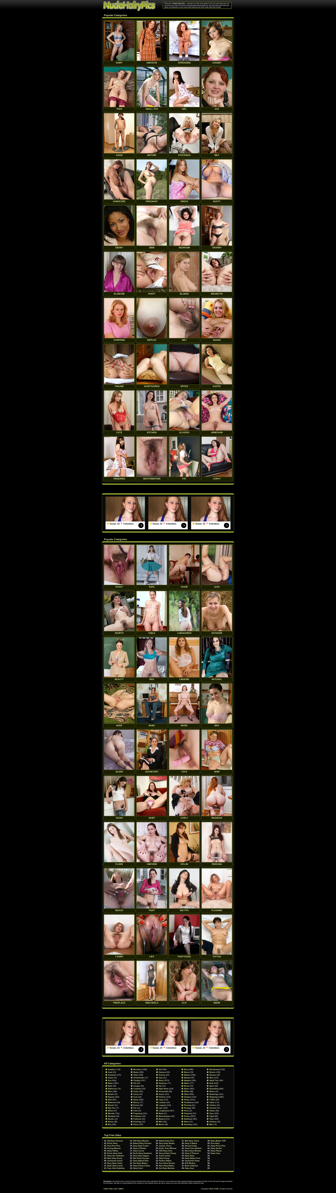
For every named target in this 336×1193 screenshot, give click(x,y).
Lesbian (162, 1102)
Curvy (136, 1094)
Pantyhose (189, 1102)
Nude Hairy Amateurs (142, 1153)
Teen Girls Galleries (116, 1168)
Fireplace (137, 1116)
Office (186, 1091)
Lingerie (162, 1105)
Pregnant (188, 1113)
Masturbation (165, 1116)
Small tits (213, 1080)
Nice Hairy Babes (166, 1166)
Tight (211, 1116)
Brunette (137, 1069)
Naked (187, 1075)
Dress (135, 1100)
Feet (135, 1111)
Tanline (212, 1105)
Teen (211, 1113)
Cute (135, 1097)
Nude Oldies (112, 1151)
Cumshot (137, 1089)
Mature (162, 1119)
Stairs (211, 1091)
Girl (160, 1069)
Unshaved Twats (192, 1161)
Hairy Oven (138, 1168)
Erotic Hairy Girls (114, 1153)
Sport (211, 1086)
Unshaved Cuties (115, 1161)
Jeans (161, 1094)
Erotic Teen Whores (167, 1148)
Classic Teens (165, 1146)
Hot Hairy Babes (140, 1163)
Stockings (213, 1094)
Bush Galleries (191, 1166)
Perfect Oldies (165, 1161)
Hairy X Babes (191, 1143)
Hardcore (163, 1083)
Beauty (111, 1097)
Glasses (162, 1072)
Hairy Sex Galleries (115, 1156)
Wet (211, 1124)
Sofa (211, 1083)
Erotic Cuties (164, 1156)
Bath (110, 1086)
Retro (186, 1122)
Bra (109, 1124)
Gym (161, 1078)
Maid (161, 1113)
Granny (162, 1075)
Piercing (187, 1105)
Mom (186, 1069)
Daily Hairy (189, 1156)
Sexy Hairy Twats (114, 1163)
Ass (109, 1080)
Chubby (136, 1080)
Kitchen (162, 1097)
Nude (186, 1083)
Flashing (137, 1122)
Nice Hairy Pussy (114, 1158)
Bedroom (112, 1102)
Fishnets (137, 1119)
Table (211, 1102)
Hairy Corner (138, 1151)
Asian (110, 1078)
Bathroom (112, 1089)
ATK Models (190, 1163)
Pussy (187, 1116)
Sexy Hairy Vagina (141, 1156)
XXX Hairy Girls (165, 1151)
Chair (135, 1075)
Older (186, 1094)
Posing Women (114, 1148)
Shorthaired (214, 1069)
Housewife (163, 1091)
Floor (135, 1124)
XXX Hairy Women (141, 1141)
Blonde (111, 1113)
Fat (134, 1108)
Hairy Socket (216, 1148)
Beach (111, 1094)
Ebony (136, 1102)
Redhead (188, 1119)
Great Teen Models (193, 1148)
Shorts (212, 1072)
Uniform (212, 1122)
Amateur (112, 1069)
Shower (212, 1075)
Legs (161, 1100)
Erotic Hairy (112, 1143)
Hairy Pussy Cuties (141, 1166)
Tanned (212, 1108)
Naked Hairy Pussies (142, 1143)
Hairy (161, 1080)
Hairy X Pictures (192, 1153)
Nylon (186, 1089)
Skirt (211, 1078)
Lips (161, 1108)
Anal (110, 1072)
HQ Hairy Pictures (115, 1141)
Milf (160, 1122)
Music (186, 1072)
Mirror (161, 1124)
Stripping (213, 1097)
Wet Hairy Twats (192, 1141)
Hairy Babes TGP (218, 1141)
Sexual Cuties (191, 1146)
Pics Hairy (215, 1143)
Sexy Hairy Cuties (141, 1146)
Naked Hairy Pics (166, 1141)
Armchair (112, 1075)
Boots (110, 1122)
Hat (160, 1086)
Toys (211, 1119)
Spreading (214, 1089)
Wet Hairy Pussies (141, 1158)
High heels (163, 1089)
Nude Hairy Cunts (115, 1166)
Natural (187, 1078)
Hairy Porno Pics (218, 1146)
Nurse (186, 1086)
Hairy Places (216, 1151)
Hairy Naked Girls (141, 1161)
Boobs (111, 1119)
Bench (111, 1105)
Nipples (187, 1080)
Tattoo (212, 1111)
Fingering (137, 1113)
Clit (134, 1083)
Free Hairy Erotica (167, 1163)
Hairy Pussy (164, 1158)
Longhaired (164, 1111)
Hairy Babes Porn (192, 1158)
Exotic (136, 1105)
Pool (186, 1111)
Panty (186, 1100)
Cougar (136, 1086)
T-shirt (212, 1100)
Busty (136, 1072)
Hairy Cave (215, 1153)
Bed (110, 1100)
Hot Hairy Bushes (167, 1168)
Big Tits (111, 1108)
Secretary (188, 1124)
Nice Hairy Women (193, 1151)
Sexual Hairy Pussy (167, 1153)
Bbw (110, 1091)
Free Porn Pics (113, 1146)
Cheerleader (138, 1078)
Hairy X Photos (139, 1148)
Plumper (187, 1108)
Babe (110, 1083)
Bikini (110, 1111)
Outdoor (187, 1097)
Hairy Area (189, 1168)
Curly (135, 1091)
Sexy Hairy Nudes (167, 1143)
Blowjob (111, 1116)
